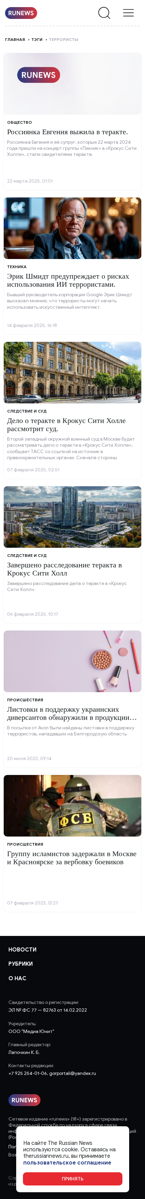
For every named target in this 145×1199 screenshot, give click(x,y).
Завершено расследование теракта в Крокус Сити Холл (64, 569)
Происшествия (25, 699)
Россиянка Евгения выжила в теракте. (67, 131)
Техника (17, 266)
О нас (17, 978)
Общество (19, 122)
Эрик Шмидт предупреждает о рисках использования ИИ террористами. (68, 280)
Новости (22, 949)
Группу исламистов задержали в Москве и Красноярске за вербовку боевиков (72, 857)
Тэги (36, 39)
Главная (15, 39)
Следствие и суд (27, 411)
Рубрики (20, 964)
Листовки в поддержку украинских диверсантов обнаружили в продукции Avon (68, 717)
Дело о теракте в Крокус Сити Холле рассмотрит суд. (66, 424)
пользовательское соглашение (67, 1163)
